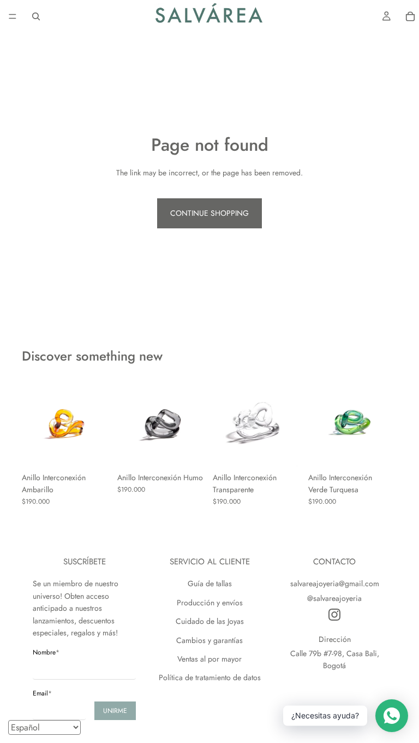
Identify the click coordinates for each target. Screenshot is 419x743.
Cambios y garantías (209, 640)
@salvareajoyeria (334, 598)
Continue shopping (209, 213)
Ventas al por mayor (209, 658)
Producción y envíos (210, 602)
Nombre (46, 652)
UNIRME (115, 711)
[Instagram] (334, 615)
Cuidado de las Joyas (210, 621)
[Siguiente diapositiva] (99, 422)
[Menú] (12, 16)
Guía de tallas (210, 583)
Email (42, 693)
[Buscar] (36, 16)
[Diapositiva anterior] (34, 422)
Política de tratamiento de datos (210, 677)
